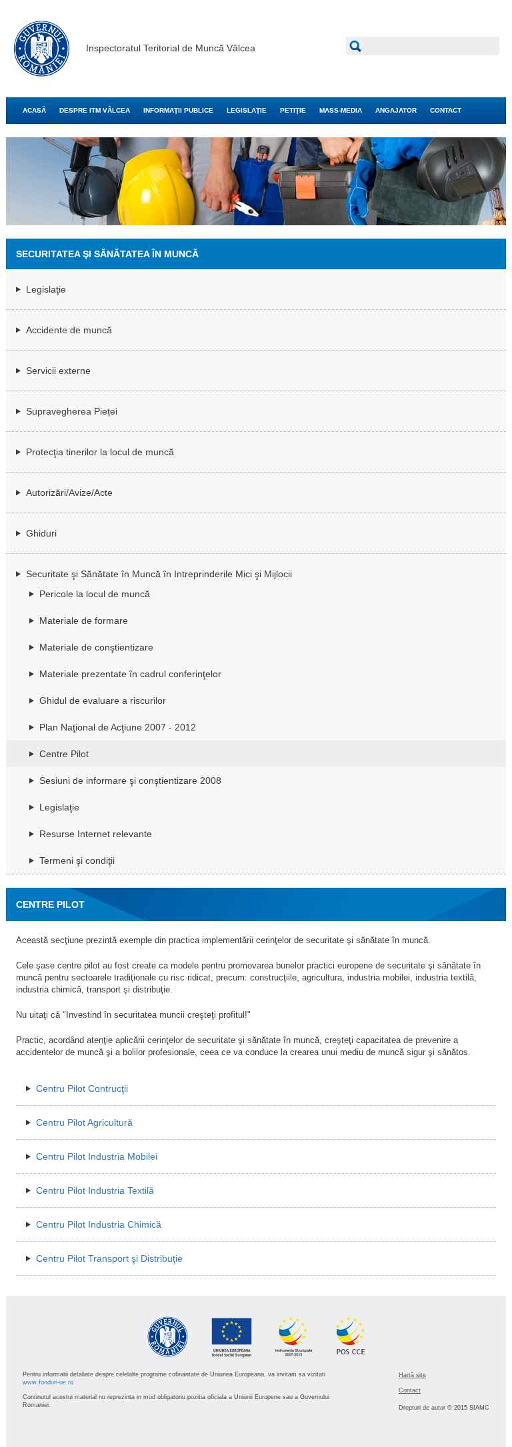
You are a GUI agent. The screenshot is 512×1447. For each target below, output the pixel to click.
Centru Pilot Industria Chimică (98, 1224)
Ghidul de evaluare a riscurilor (102, 700)
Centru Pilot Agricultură (84, 1122)
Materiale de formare (83, 620)
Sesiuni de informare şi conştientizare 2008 (130, 780)
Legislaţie (46, 289)
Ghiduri (41, 533)
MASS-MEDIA (340, 110)
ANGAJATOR (396, 110)
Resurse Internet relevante (95, 833)
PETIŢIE (293, 110)
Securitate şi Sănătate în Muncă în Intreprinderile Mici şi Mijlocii (159, 574)
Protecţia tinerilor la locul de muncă (100, 452)
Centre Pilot (64, 753)
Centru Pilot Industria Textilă (95, 1190)
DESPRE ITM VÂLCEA (94, 110)
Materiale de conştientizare (96, 647)
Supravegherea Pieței (71, 411)
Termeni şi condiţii (77, 860)
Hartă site (412, 1375)
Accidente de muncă (69, 330)
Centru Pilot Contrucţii (82, 1088)
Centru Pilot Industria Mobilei (96, 1156)
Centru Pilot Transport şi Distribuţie (109, 1258)
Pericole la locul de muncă (94, 594)
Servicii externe (58, 370)
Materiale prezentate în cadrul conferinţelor (130, 674)
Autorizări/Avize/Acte (69, 492)
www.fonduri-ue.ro (48, 1382)
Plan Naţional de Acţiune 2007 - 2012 (117, 727)
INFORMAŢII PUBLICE (178, 110)
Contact (410, 1390)
